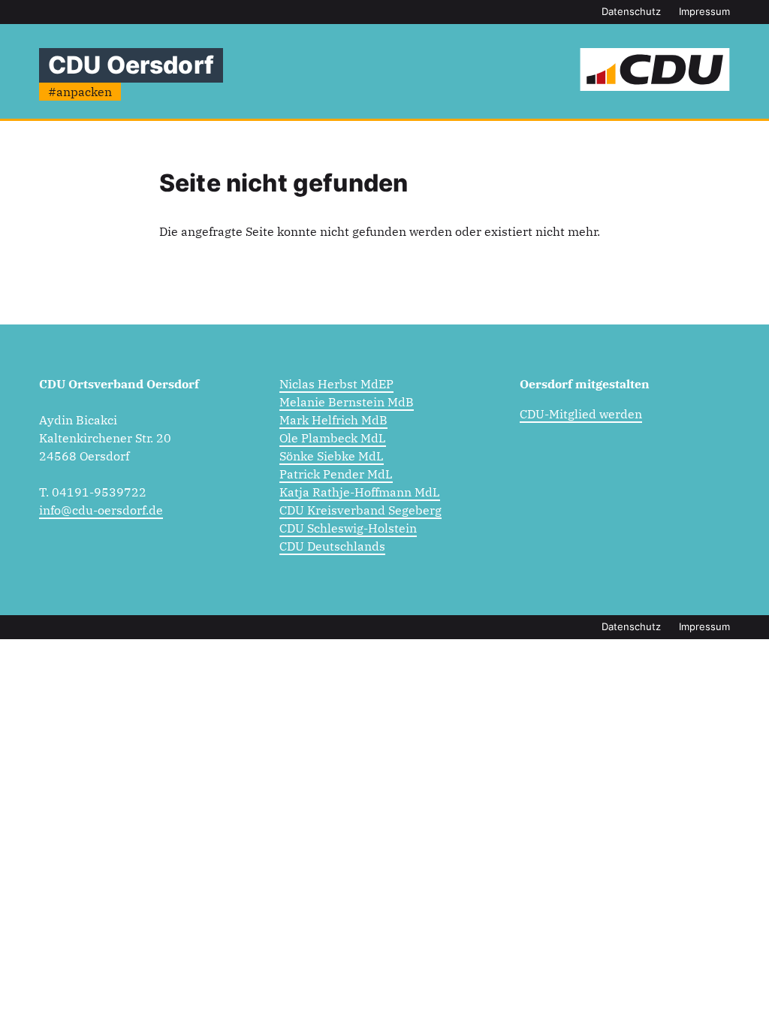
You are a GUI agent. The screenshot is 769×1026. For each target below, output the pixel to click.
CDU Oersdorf (131, 65)
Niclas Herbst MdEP (336, 383)
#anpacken (80, 91)
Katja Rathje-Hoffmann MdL (359, 491)
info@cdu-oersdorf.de (101, 510)
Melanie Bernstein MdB (346, 401)
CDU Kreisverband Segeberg (360, 510)
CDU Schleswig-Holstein (348, 528)
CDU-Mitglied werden (581, 413)
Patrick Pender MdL (336, 473)
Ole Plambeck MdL (332, 437)
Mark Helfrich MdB (333, 419)
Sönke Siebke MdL (331, 455)
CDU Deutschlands (332, 546)
